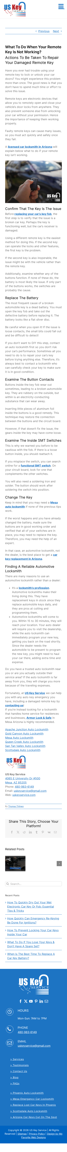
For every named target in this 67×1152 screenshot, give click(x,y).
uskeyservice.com (24, 795)
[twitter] (25, 1001)
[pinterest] (36, 1001)
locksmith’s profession (34, 588)
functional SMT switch (36, 465)
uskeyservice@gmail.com (30, 790)
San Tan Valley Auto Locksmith (25, 746)
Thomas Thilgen (16, 806)
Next (56, 31)
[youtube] (31, 1001)
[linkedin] (41, 1001)
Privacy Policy (37, 1133)
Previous (43, 31)
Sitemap (22, 1133)
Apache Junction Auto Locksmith (26, 729)
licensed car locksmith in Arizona (30, 146)
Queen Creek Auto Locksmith (24, 741)
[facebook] (20, 1001)
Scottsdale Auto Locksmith (22, 750)
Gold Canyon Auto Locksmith (24, 733)
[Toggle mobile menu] (61, 6)
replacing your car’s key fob (33, 214)
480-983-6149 (24, 786)
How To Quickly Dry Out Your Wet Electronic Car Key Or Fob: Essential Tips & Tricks (30, 906)
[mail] (46, 1001)
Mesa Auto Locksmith (19, 737)
